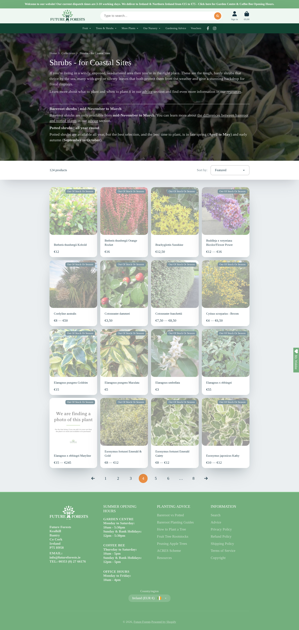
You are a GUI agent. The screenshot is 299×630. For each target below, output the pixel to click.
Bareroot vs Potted (170, 515)
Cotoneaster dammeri (124, 293)
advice (147, 91)
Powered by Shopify (163, 621)
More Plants (128, 28)
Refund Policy (221, 536)
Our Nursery (150, 28)
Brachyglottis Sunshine (175, 222)
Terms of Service (223, 551)
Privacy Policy (221, 529)
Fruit (85, 28)
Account (234, 16)
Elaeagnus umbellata (175, 362)
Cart (246, 16)
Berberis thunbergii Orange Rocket (124, 222)
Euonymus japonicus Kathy (226, 433)
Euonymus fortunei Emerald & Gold (124, 433)
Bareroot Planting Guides (175, 522)
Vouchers (196, 28)
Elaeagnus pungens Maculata (124, 362)
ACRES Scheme (169, 551)
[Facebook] (208, 28)
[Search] (217, 15)
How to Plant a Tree (171, 529)
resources (234, 91)
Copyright (218, 558)
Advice (216, 522)
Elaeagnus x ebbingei (226, 362)
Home (53, 53)
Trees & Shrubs (105, 28)
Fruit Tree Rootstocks (172, 536)
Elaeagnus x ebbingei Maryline (73, 433)
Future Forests (142, 621)
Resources (164, 558)
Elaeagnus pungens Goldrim (73, 362)
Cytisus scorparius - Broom (226, 293)
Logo (67, 15)
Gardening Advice (176, 28)
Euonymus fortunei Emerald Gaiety (175, 433)
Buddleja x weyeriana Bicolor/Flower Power (226, 222)
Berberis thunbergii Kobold (73, 222)
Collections (68, 53)
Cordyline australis (73, 293)
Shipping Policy (222, 544)
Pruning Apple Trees (172, 544)
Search (216, 515)
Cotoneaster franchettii (175, 293)
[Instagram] (214, 28)
